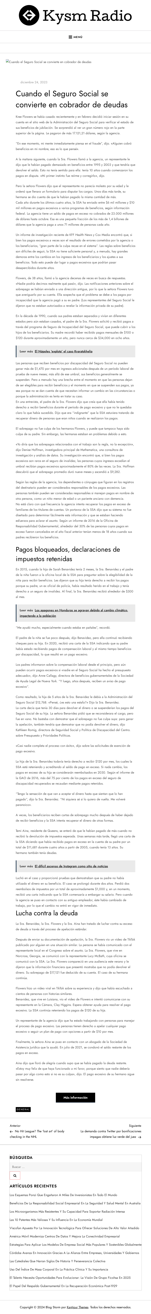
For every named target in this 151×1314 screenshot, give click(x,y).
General (23, 1109)
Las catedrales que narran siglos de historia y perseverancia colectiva (57, 1261)
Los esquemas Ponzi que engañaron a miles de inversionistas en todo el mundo (63, 1195)
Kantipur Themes (77, 1307)
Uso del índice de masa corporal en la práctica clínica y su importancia (59, 1269)
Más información (75, 1097)
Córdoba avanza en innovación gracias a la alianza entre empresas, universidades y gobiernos (74, 1253)
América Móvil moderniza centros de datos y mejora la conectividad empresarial (65, 1236)
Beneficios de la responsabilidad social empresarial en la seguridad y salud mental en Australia (75, 1203)
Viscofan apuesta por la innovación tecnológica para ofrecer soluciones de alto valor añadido (74, 1228)
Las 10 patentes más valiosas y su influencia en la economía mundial (56, 1220)
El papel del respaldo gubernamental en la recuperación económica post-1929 (63, 1286)
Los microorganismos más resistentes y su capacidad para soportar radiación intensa (67, 1211)
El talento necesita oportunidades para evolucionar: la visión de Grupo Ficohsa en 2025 (70, 1277)
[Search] (15, 1175)
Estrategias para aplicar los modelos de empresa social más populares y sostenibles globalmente (76, 1244)
